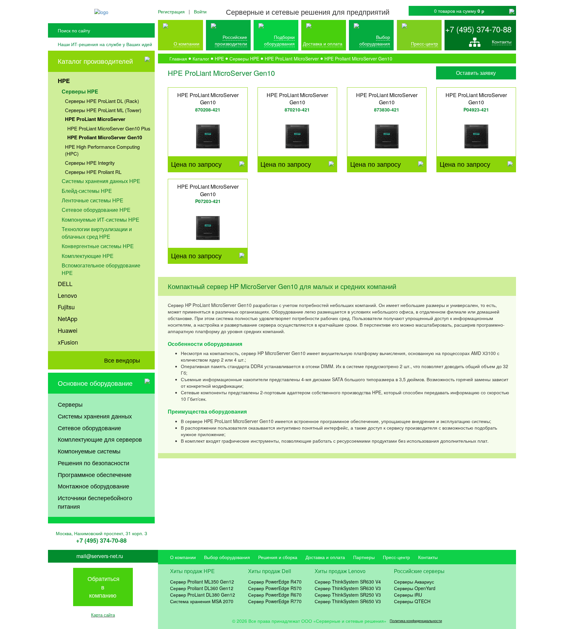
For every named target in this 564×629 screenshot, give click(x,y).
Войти (200, 11)
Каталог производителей (95, 61)
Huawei (67, 330)
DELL (65, 283)
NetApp (67, 318)
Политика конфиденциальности (416, 620)
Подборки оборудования (279, 40)
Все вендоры (122, 360)
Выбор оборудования (374, 40)
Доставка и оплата (322, 43)
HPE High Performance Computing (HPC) (102, 150)
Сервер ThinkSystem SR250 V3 (348, 594)
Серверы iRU (408, 594)
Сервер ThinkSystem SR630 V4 (348, 581)
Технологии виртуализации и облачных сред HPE (97, 232)
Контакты (501, 41)
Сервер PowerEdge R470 (275, 581)
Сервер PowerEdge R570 (275, 588)
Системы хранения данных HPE (101, 181)
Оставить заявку (476, 72)
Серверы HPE (80, 91)
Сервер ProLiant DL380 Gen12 (202, 594)
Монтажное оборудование (93, 486)
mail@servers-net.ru (99, 556)
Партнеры (364, 557)
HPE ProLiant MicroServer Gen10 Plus (108, 128)
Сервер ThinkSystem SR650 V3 (348, 601)
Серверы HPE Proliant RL (93, 171)
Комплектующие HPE (88, 256)
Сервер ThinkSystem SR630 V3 (348, 588)
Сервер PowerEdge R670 (275, 594)
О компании (186, 43)
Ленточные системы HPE (92, 200)
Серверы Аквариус (414, 581)
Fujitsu (66, 306)
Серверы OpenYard (414, 588)
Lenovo (67, 295)
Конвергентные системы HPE (98, 246)
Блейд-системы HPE (87, 191)
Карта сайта (103, 615)
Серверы (70, 404)
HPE (64, 80)
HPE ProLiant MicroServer (95, 119)
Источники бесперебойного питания (95, 501)
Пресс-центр (396, 557)
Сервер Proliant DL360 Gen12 (201, 588)
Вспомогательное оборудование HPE (101, 269)
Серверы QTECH (412, 601)
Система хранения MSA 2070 (201, 601)
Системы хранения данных (95, 416)
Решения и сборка (277, 557)
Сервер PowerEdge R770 (275, 601)
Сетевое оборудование (89, 427)
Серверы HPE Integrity (90, 162)
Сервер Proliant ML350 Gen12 (202, 581)
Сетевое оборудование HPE (96, 209)
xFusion (68, 342)
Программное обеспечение (95, 474)
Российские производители (231, 40)
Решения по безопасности (93, 462)
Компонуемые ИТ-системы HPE (100, 219)
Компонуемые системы (89, 451)
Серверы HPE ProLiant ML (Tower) (103, 110)
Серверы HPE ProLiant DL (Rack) (102, 100)
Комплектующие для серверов (100, 439)
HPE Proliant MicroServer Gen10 (104, 137)
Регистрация (171, 11)
